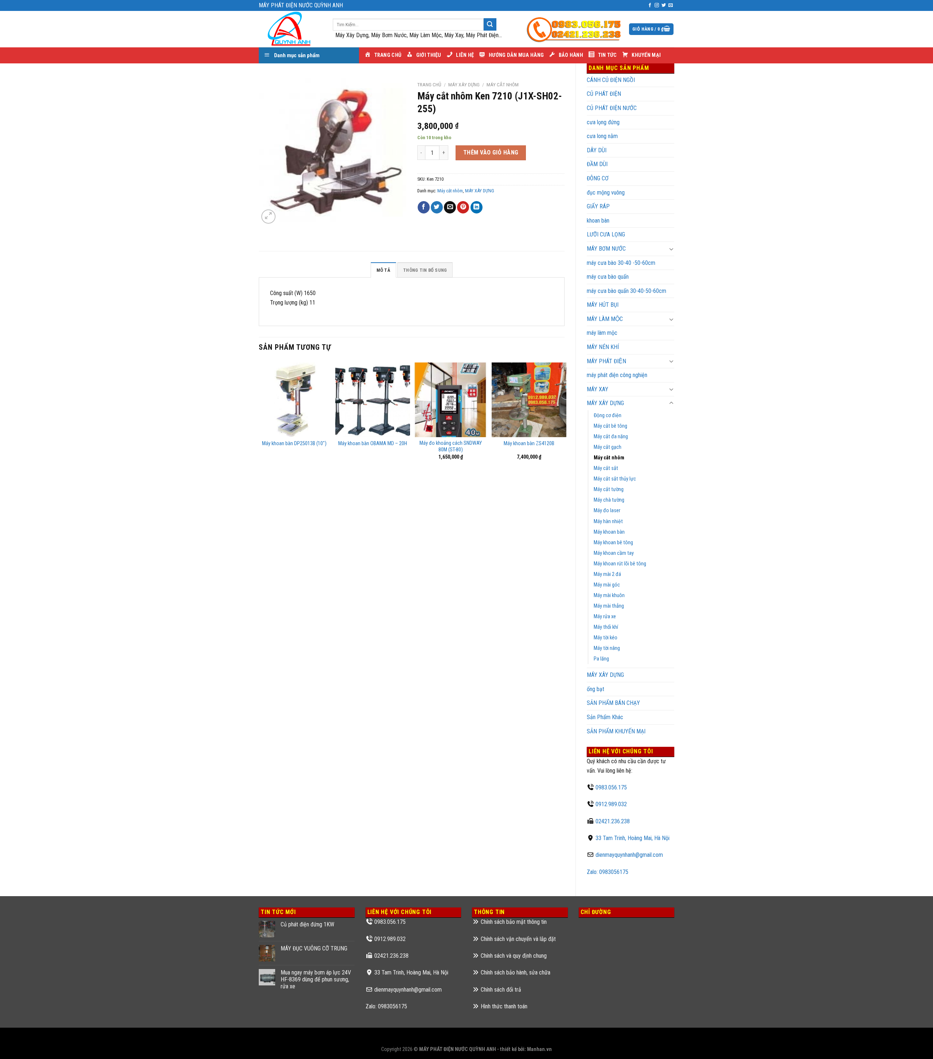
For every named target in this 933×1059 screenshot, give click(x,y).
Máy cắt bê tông (610, 426)
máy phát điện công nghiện (617, 375)
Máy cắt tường (609, 489)
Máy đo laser (607, 510)
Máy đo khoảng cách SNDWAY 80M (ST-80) (450, 446)
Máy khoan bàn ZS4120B (529, 443)
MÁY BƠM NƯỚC (606, 248)
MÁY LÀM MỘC (605, 318)
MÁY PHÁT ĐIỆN (606, 361)
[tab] (383, 270)
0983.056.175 (611, 787)
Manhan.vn (539, 1049)
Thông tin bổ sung (425, 270)
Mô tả (383, 270)
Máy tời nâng (607, 648)
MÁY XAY (597, 389)
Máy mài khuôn (609, 595)
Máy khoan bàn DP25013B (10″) (294, 443)
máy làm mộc (602, 332)
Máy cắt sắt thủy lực (615, 479)
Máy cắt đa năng (611, 437)
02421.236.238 (613, 821)
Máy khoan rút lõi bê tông (620, 564)
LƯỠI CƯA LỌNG (606, 234)
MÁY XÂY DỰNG (605, 674)
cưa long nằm (602, 136)
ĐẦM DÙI (597, 164)
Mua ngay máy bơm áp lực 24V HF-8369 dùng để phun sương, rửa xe (316, 979)
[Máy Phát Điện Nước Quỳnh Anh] (290, 29)
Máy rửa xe (605, 616)
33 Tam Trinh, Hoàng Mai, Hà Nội (633, 838)
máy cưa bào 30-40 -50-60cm (621, 262)
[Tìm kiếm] (490, 24)
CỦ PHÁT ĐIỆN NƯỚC (612, 108)
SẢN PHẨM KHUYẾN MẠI (616, 731)
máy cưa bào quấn (608, 276)
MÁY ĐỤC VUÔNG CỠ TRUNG (314, 948)
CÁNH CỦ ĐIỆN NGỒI (611, 80)
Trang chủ (429, 84)
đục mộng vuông (606, 192)
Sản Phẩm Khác (605, 717)
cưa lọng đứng (603, 122)
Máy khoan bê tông (613, 543)
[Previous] (259, 417)
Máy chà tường (609, 500)
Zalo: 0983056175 (607, 871)
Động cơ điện (607, 415)
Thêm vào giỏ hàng (491, 152)
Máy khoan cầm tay (614, 553)
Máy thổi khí (606, 627)
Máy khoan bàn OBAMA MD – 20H (372, 443)
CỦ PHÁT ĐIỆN (604, 93)
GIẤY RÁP (598, 206)
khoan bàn (598, 220)
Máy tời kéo (605, 638)
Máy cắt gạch (607, 447)
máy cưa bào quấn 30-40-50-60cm (626, 290)
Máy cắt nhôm (609, 458)
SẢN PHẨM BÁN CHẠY (613, 702)
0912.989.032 (611, 804)
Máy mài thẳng (609, 606)
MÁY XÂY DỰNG (605, 403)
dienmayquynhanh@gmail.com (629, 854)
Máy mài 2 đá (607, 574)
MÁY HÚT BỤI (602, 304)
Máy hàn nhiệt (608, 521)
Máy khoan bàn (609, 532)
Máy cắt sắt (606, 468)
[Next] (564, 417)
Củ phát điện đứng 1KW (307, 924)
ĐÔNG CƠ (598, 178)
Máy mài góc (607, 585)
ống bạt (595, 689)
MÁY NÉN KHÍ (603, 347)
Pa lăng (601, 659)
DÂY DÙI (596, 150)
